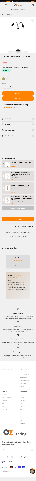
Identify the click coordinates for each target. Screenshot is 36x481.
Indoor (21, 394)
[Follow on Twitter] (7, 457)
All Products (10, 15)
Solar (21, 420)
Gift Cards (4, 409)
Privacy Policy (23, 372)
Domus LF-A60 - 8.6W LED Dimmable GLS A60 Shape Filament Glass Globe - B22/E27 (22, 198)
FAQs (3, 403)
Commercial (23, 423)
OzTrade (4, 412)
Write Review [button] (18, 219)
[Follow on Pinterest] (16, 457)
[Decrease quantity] (4, 86)
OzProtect (4, 400)
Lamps (21, 409)
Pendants (22, 406)
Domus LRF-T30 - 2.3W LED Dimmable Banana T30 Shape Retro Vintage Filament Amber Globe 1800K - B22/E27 (22, 186)
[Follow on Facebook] (3, 457)
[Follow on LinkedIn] (25, 457)
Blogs (3, 406)
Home (3, 15)
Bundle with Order (18, 208)
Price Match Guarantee (7, 397)
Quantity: (4, 83)
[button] (18, 236)
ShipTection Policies (25, 380)
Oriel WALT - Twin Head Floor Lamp (21, 162)
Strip (21, 417)
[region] (18, 285)
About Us (4, 394)
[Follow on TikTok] (21, 457)
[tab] (20, 226)
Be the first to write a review (18, 236)
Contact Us (22, 386)
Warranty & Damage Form (8, 369)
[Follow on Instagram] (12, 457)
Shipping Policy (23, 369)
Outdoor (22, 397)
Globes (21, 412)
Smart (21, 415)
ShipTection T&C (24, 383)
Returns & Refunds (24, 374)
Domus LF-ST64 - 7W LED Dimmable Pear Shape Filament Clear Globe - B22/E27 (21, 174)
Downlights (22, 400)
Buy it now (18, 98)
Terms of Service (24, 377)
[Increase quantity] (10, 86)
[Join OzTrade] (18, 1)
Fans (21, 403)
